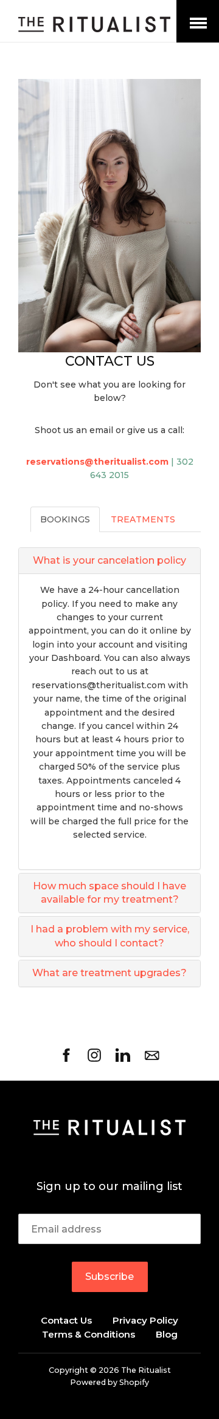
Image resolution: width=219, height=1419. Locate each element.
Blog (167, 1334)
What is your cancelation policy (109, 560)
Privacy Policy (145, 1320)
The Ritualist (146, 1370)
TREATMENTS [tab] (143, 519)
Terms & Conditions (88, 1334)
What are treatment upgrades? (109, 973)
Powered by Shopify (109, 1382)
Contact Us (66, 1320)
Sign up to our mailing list (109, 1186)
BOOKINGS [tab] (65, 519)
